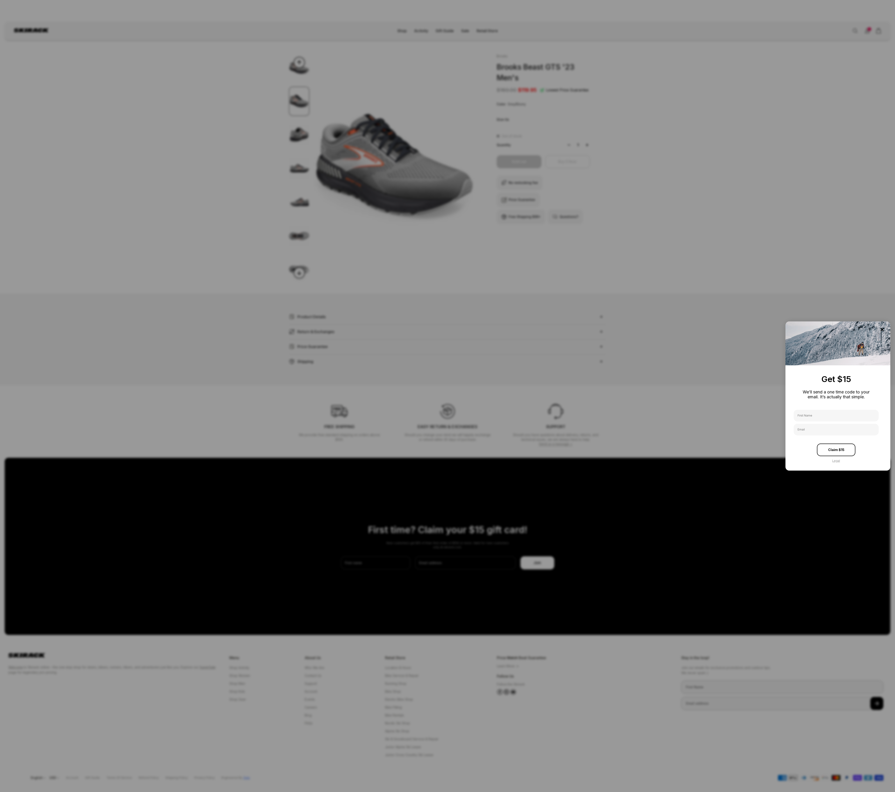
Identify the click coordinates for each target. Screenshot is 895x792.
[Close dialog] (882, 329)
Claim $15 (836, 450)
